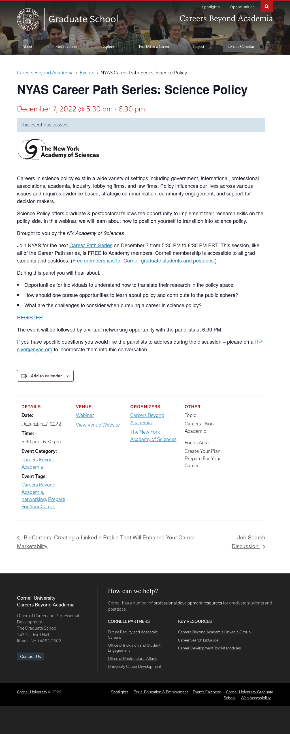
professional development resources (187, 602)
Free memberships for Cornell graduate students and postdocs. (143, 260)
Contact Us (30, 656)
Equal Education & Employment (161, 692)
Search (267, 6)
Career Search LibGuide (198, 640)
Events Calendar (241, 46)
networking (34, 499)
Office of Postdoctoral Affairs (132, 658)
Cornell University (32, 692)
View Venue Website (98, 424)
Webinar (85, 415)
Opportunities (242, 7)
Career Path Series (90, 245)
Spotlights (211, 7)
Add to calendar (46, 375)
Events (87, 72)
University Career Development (134, 666)
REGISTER (30, 317)
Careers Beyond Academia (45, 72)
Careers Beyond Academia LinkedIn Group (214, 632)
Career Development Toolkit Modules (209, 648)
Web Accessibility (256, 698)
